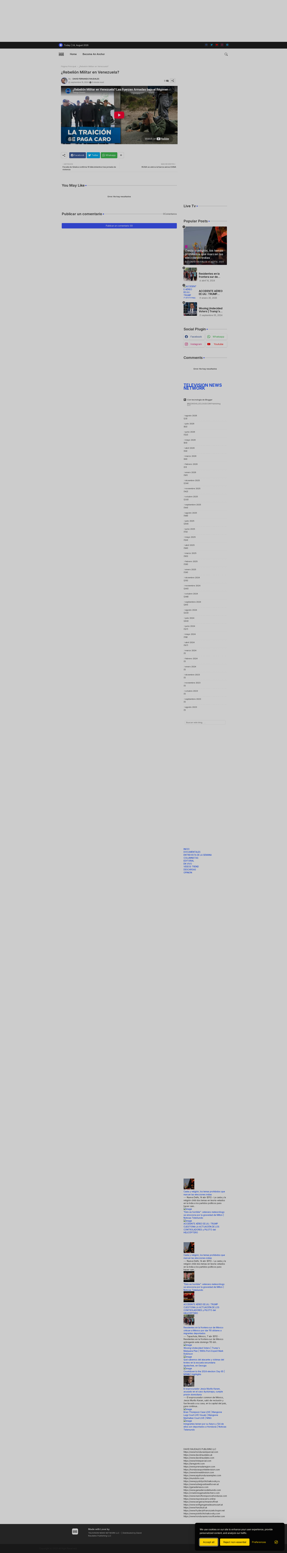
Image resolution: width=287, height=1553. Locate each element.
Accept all (208, 1542)
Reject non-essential (234, 1542)
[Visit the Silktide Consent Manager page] (276, 1542)
